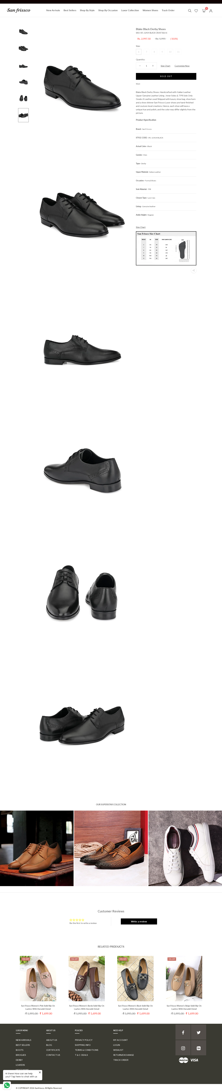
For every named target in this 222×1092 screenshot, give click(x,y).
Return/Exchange (123, 1055)
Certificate (53, 1050)
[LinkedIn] (198, 1047)
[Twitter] (147, 83)
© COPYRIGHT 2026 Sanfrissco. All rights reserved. (39, 1088)
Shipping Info (83, 1045)
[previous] (9, 982)
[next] (212, 982)
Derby (19, 1060)
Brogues (21, 1055)
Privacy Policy (83, 1040)
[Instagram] (183, 1047)
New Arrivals (53, 10)
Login (116, 1045)
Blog (49, 1045)
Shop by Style (87, 10)
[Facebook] (143, 83)
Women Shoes (150, 10)
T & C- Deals (81, 1055)
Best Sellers (70, 10)
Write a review (139, 921)
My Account (120, 1040)
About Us (51, 1040)
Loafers (20, 1065)
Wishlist (118, 1050)
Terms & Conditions (86, 1050)
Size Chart (165, 65)
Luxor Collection (130, 10)
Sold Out (166, 76)
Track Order (168, 10)
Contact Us (53, 1055)
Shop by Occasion (108, 10)
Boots (19, 1050)
